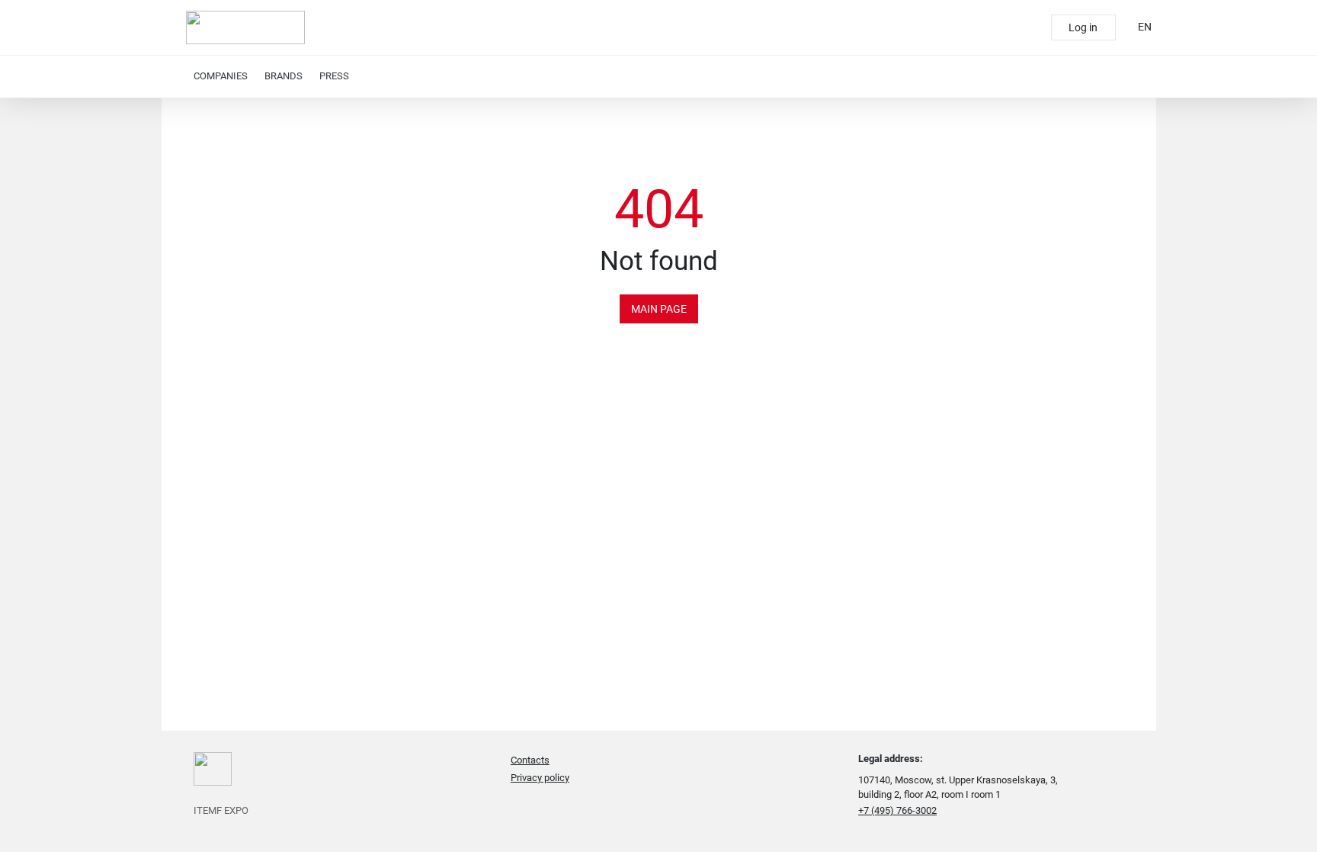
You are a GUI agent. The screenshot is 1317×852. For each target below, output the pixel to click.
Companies (221, 76)
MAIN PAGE (659, 309)
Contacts (530, 760)
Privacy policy (540, 777)
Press (334, 76)
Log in (1083, 27)
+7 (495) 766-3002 (897, 810)
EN (1145, 27)
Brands (283, 76)
